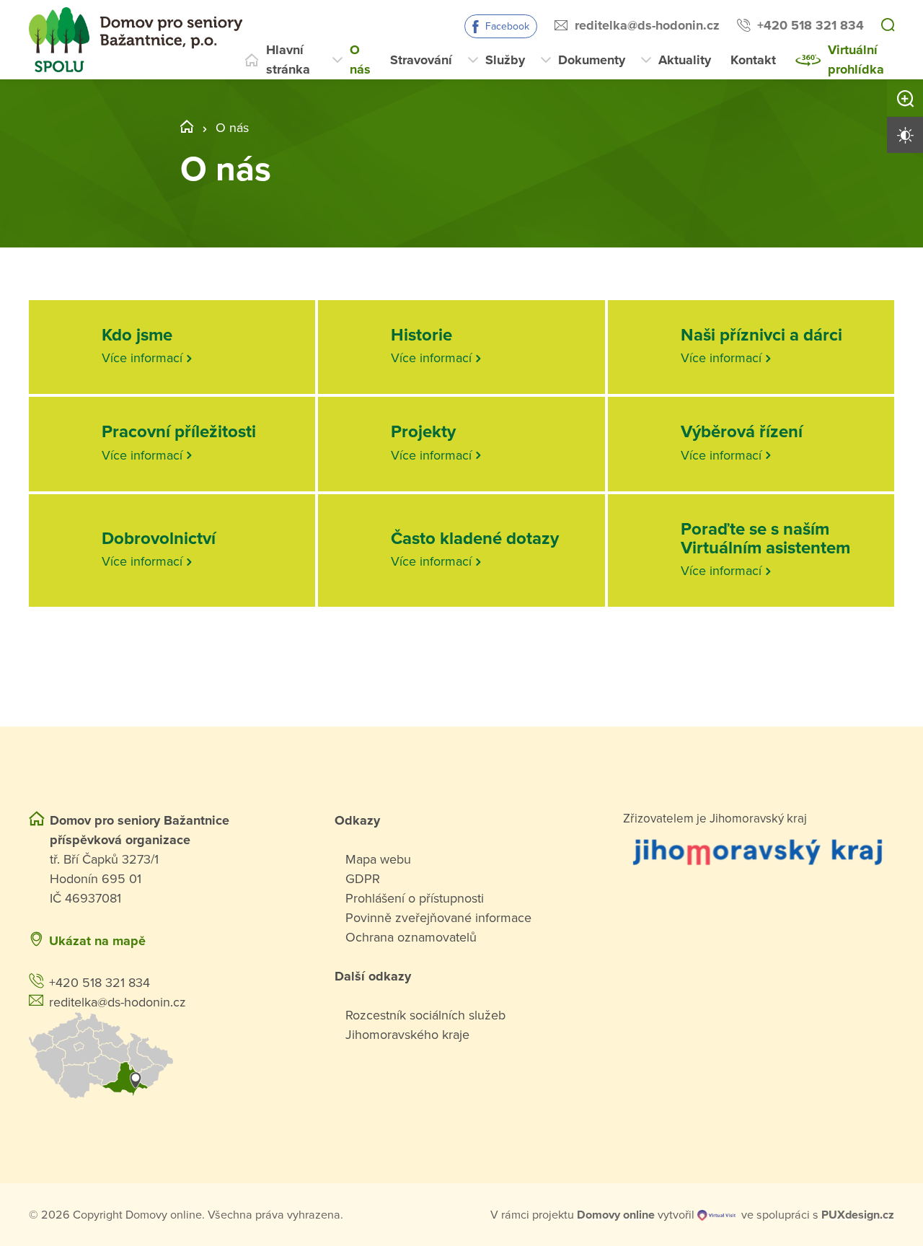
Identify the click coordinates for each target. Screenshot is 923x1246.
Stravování (421, 60)
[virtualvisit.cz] (716, 1215)
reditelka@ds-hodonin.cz (647, 25)
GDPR (362, 879)
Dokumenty (591, 60)
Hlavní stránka (288, 59)
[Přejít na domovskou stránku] (135, 39)
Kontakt (753, 60)
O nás (360, 59)
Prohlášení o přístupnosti (414, 898)
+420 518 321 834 (810, 25)
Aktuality (684, 60)
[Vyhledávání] (887, 26)
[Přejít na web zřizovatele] (758, 851)
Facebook (507, 26)
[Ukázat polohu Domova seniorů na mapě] (164, 1055)
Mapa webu (378, 859)
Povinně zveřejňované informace (438, 918)
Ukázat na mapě (97, 941)
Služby (505, 60)
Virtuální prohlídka (856, 59)
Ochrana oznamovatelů (411, 937)
